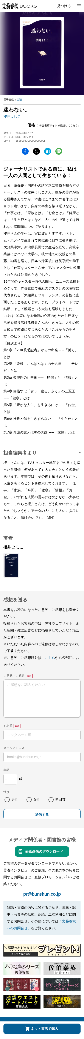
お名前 (7, 725)
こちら (50, 658)
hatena (47, 151)
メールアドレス (14, 748)
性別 (6, 792)
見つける (64, 6)
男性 (14, 799)
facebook (25, 151)
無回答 (60, 799)
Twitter (36, 151)
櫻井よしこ (12, 116)
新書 (19, 99)
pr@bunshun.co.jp (42, 894)
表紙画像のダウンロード (44, 851)
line (58, 151)
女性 (36, 799)
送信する (42, 814)
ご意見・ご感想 (14, 675)
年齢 (6, 770)
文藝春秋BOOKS (19, 6)
